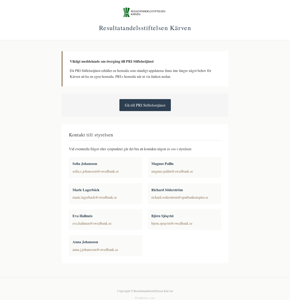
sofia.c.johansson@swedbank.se (95, 171)
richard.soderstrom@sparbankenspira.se (179, 197)
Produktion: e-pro (145, 298)
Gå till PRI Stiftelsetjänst (145, 105)
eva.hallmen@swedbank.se (91, 223)
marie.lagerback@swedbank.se (94, 197)
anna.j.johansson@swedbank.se (95, 249)
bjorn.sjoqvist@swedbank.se (171, 223)
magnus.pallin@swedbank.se (172, 171)
